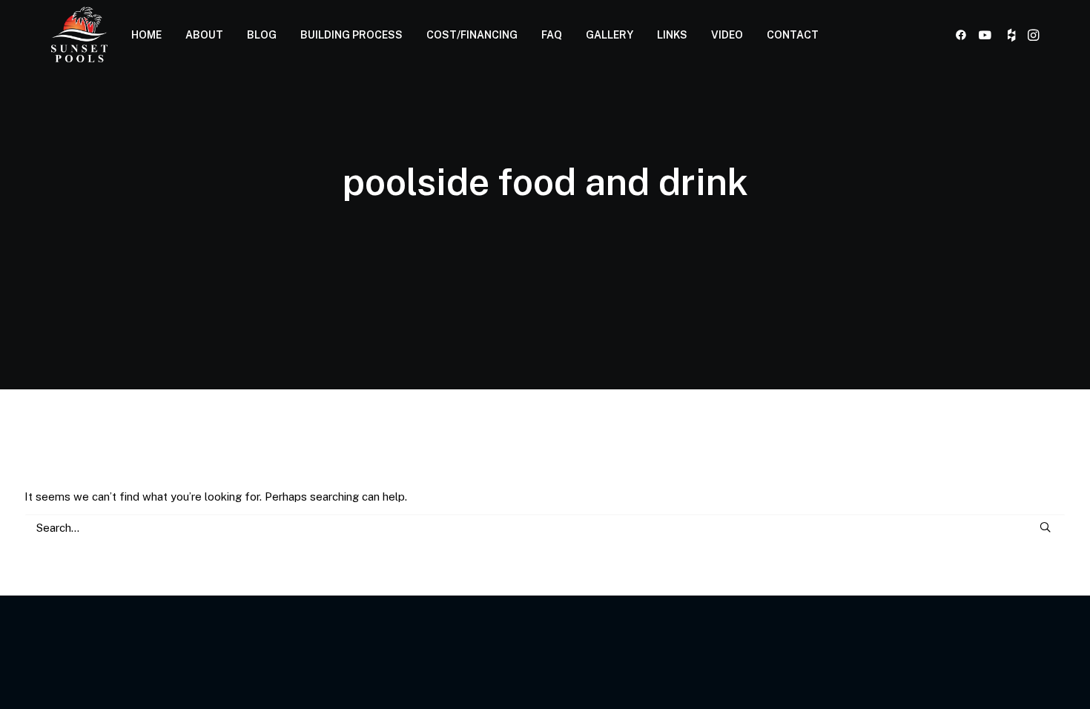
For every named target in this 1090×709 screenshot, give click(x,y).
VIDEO (727, 35)
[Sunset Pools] (79, 34)
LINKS (672, 35)
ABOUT (204, 35)
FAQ (551, 35)
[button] (963, 34)
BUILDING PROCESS (351, 35)
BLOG (262, 35)
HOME (146, 35)
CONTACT (793, 35)
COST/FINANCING (472, 35)
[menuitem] (146, 34)
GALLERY (609, 35)
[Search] (545, 527)
